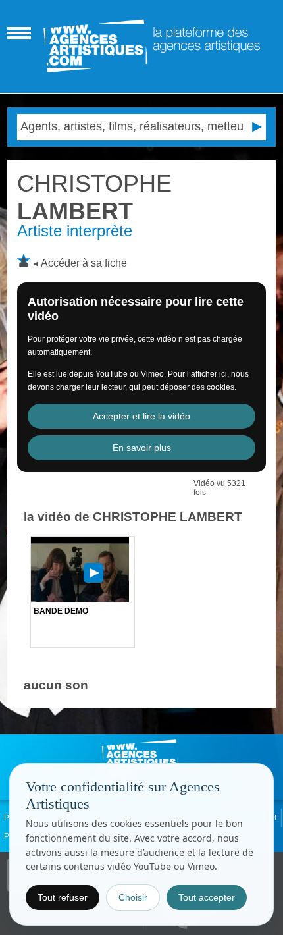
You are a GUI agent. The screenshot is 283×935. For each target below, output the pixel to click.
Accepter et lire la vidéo (141, 416)
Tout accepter (206, 897)
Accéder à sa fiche (84, 263)
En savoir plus (142, 447)
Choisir (132, 897)
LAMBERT (94, 197)
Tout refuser (63, 897)
